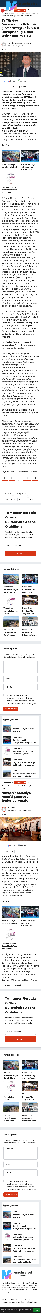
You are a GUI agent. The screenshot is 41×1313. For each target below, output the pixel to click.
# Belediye (18, 985)
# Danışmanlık (20, 494)
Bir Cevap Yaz (10, 649)
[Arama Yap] (7, 10)
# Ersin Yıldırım (9, 499)
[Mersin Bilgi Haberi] (23, 6)
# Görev (22, 499)
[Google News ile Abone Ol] (9, 81)
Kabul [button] (36, 1310)
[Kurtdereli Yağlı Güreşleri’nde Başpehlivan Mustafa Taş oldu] (30, 160)
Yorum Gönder (11, 709)
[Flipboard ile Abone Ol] (22, 81)
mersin (11, 43)
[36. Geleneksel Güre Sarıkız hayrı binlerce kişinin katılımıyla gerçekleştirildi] (11, 626)
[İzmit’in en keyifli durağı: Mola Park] (11, 160)
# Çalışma (7, 494)
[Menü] (4, 4)
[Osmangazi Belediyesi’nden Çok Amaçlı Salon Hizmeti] (30, 626)
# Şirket (33, 499)
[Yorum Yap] (4, 86)
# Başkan (7, 985)
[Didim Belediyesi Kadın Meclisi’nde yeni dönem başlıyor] (11, 183)
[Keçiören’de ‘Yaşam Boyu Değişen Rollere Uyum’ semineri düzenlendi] (30, 605)
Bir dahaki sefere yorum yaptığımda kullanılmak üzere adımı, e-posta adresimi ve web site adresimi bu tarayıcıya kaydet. (21, 699)
